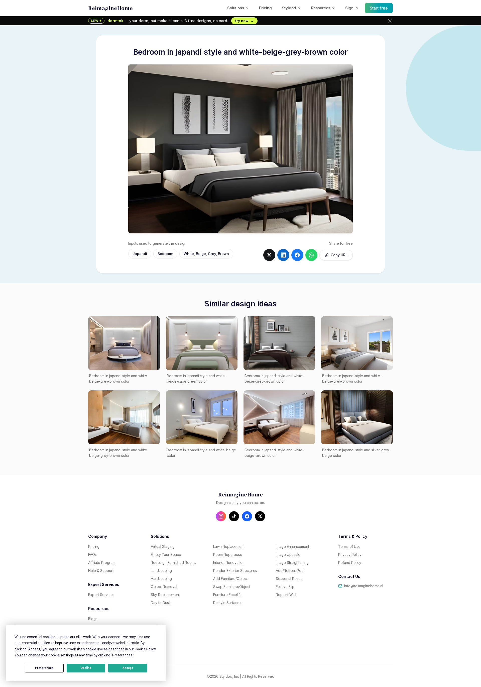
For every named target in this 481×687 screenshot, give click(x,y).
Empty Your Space (166, 554)
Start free (379, 8)
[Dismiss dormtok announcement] (390, 21)
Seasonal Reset (289, 578)
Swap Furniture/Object (231, 586)
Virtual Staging (163, 546)
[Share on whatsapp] (311, 255)
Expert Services (101, 594)
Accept (128, 668)
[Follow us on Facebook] (247, 516)
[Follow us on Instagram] (221, 516)
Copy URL (339, 255)
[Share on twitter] (269, 255)
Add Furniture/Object (230, 578)
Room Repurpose (227, 554)
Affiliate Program (101, 562)
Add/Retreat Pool (290, 570)
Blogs (92, 619)
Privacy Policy (350, 554)
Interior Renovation (229, 562)
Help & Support (100, 570)
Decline (86, 668)
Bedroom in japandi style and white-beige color (201, 453)
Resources (320, 8)
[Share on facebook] (297, 255)
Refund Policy (349, 562)
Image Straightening (292, 562)
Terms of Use (349, 546)
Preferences (44, 668)
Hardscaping (161, 578)
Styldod (289, 8)
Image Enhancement (292, 546)
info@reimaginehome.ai (363, 586)
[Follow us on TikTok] (234, 516)
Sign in (351, 8)
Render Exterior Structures (235, 570)
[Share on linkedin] (283, 255)
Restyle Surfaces (227, 602)
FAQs (92, 554)
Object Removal (164, 586)
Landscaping (161, 570)
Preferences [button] (122, 655)
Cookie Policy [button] (145, 649)
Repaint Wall (286, 594)
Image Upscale (288, 554)
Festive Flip (285, 586)
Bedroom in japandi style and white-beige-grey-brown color (119, 379)
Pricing (265, 8)
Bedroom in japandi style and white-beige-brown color (274, 453)
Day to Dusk (161, 602)
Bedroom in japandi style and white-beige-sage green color (196, 379)
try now (244, 21)
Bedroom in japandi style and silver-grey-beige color (356, 453)
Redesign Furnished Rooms (173, 562)
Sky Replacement (165, 594)
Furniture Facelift (227, 594)
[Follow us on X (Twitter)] (260, 516)
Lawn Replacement (229, 546)
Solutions (235, 8)
